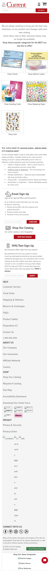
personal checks (26, 148)
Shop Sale (12, 134)
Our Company (10, 347)
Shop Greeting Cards (12, 104)
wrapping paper (11, 151)
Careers (6, 367)
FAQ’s (5, 312)
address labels (41, 148)
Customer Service (12, 286)
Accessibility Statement (14, 396)
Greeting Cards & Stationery (18, 170)
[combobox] (18, 10)
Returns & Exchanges (14, 306)
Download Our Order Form (16, 402)
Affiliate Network (11, 360)
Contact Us (8, 332)
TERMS (36, 269)
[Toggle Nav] (4, 4)
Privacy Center (10, 431)
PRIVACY (8, 271)
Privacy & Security (12, 425)
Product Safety (10, 319)
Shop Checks (12, 74)
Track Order (9, 293)
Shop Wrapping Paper (36, 104)
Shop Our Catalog (24, 237)
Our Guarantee (10, 354)
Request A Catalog (12, 383)
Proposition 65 (10, 325)
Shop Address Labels (36, 74)
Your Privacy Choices (36, 549)
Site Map (7, 390)
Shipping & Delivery (13, 299)
